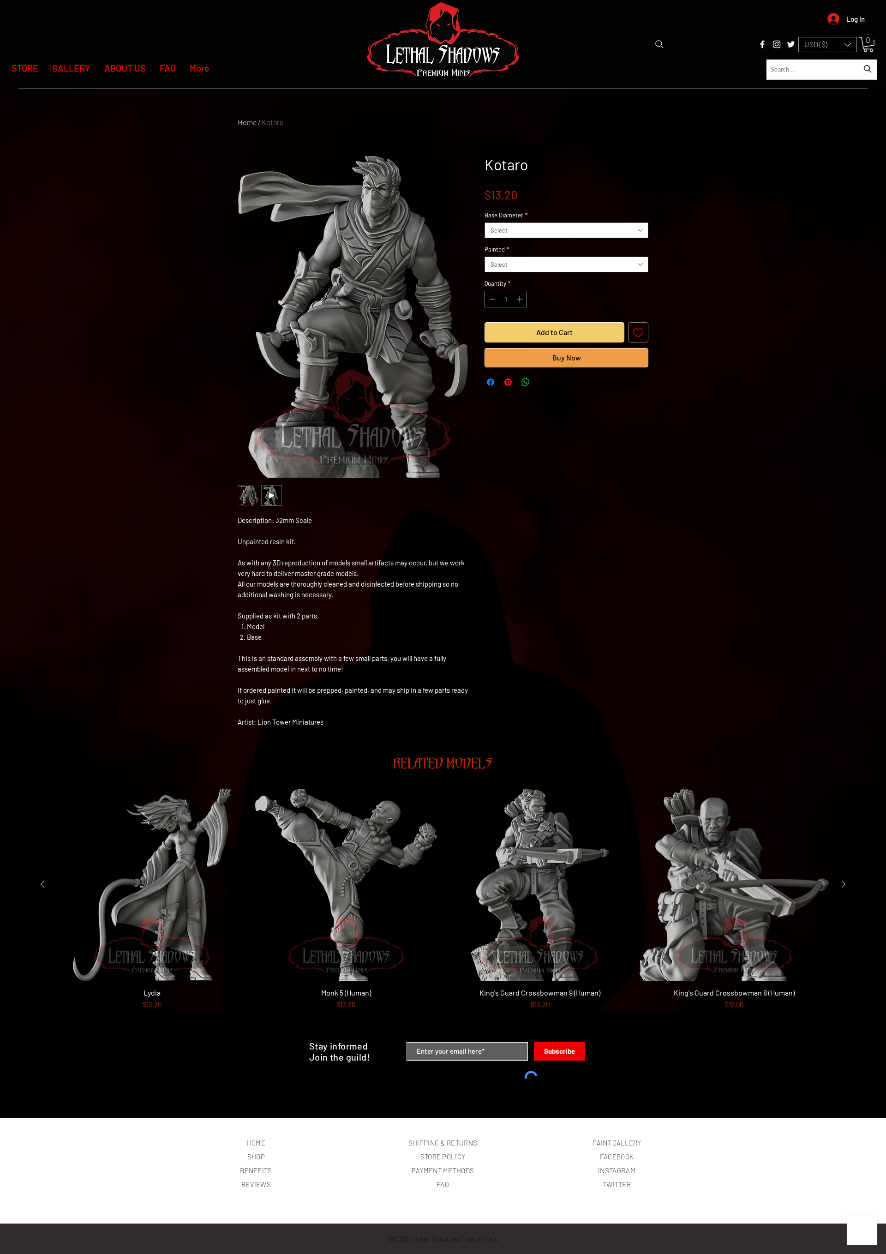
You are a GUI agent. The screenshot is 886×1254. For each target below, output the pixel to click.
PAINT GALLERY (617, 1143)
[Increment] (520, 299)
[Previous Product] (42, 884)
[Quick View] (152, 885)
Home (247, 122)
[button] (827, 44)
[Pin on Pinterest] (508, 382)
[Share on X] (543, 382)
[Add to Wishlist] (638, 332)
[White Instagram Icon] (777, 44)
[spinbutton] (506, 299)
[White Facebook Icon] (762, 44)
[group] (443, 911)
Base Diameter (506, 215)
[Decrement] (491, 299)
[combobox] (821, 69)
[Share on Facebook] (490, 382)
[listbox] (827, 44)
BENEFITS (256, 1170)
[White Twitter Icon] (791, 44)
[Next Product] (843, 884)
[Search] (659, 44)
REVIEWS (256, 1184)
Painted (497, 249)
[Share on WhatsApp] (525, 382)
